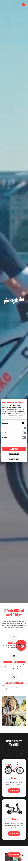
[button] (23, 4)
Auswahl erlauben (14, 454)
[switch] (24, 428)
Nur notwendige (14, 459)
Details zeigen (21, 444)
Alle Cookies (14, 449)
